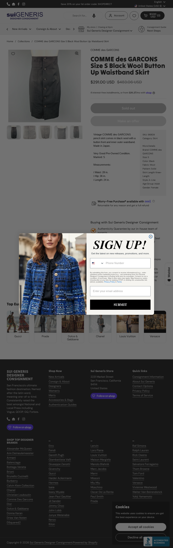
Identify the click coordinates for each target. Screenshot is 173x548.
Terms (119, 282)
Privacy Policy (109, 282)
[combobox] (97, 263)
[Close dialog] (150, 236)
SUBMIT (120, 304)
